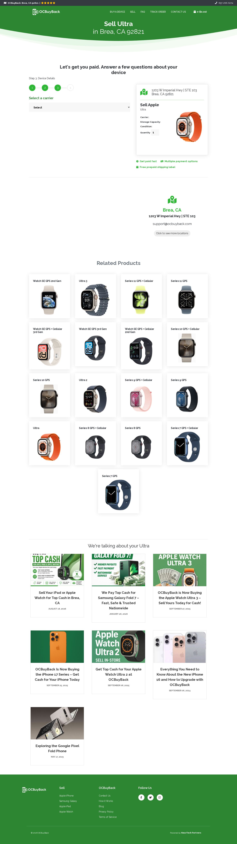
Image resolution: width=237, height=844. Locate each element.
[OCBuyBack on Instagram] (160, 796)
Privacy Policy (106, 811)
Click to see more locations (172, 233)
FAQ (143, 12)
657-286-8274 (225, 3)
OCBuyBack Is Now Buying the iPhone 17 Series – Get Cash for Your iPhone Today (57, 674)
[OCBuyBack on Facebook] (141, 796)
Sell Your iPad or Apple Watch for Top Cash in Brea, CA (57, 598)
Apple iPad (65, 806)
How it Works (106, 801)
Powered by (185, 833)
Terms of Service (108, 817)
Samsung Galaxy (68, 801)
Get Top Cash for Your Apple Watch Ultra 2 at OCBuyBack (119, 674)
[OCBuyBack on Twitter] (151, 796)
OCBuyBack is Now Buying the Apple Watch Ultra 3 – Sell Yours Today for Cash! (180, 598)
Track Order (158, 12)
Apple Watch (66, 811)
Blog (101, 806)
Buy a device (117, 12)
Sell (132, 12)
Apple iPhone (66, 795)
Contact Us (178, 12)
